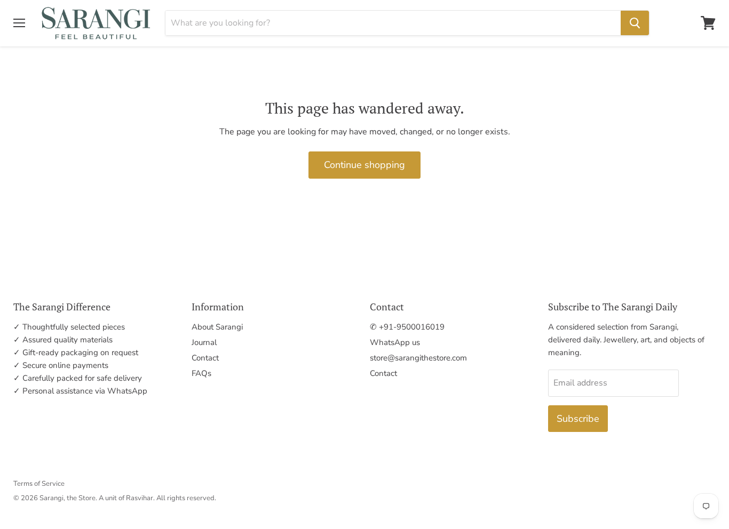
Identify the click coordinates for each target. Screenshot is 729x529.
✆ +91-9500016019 (407, 327)
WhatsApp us (395, 342)
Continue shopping (364, 164)
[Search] (635, 23)
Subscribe (578, 418)
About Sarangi (217, 327)
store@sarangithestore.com (418, 357)
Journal (204, 342)
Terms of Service (39, 483)
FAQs (201, 373)
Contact (205, 357)
